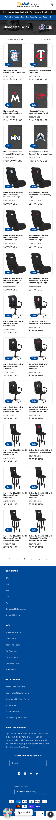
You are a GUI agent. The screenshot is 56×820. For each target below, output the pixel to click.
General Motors (12, 615)
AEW (7, 597)
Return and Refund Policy (17, 699)
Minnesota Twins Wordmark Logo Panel (38, 112)
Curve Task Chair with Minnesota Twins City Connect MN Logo (13, 409)
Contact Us (10, 705)
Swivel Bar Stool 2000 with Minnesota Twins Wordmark (41, 495)
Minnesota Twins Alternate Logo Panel (12, 112)
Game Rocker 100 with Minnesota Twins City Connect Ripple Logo (38, 280)
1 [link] (9, 559)
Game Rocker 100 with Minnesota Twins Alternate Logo (13, 238)
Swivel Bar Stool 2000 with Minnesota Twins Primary (41, 451)
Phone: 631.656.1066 (15, 687)
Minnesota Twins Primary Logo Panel (40, 71)
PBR (7, 603)
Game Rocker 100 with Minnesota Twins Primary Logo (40, 195)
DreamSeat (10, 669)
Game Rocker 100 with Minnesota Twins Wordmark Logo (38, 238)
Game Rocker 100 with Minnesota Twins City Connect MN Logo (13, 280)
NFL (7, 578)
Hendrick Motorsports (15, 609)
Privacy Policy (12, 711)
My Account (11, 651)
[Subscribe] (43, 763)
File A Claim (10, 638)
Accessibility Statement (16, 717)
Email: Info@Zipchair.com (17, 693)
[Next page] (46, 559)
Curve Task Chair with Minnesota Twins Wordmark (38, 366)
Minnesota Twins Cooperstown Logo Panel (14, 71)
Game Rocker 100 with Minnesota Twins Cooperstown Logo (13, 195)
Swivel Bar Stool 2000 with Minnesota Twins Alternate (15, 495)
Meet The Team (12, 645)
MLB (7, 584)
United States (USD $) (26, 792)
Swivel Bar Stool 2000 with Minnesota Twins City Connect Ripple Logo (41, 538)
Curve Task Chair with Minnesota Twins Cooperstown (13, 323)
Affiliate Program (13, 632)
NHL (7, 590)
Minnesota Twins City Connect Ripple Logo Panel (40, 153)
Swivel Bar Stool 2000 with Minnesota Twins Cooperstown (15, 452)
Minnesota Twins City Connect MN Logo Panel (13, 153)
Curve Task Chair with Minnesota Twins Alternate (13, 366)
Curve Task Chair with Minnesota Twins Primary (40, 322)
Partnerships (11, 657)
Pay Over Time (12, 663)
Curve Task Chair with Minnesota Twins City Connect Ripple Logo (38, 409)
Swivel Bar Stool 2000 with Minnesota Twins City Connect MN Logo (15, 538)
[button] (5, 5)
